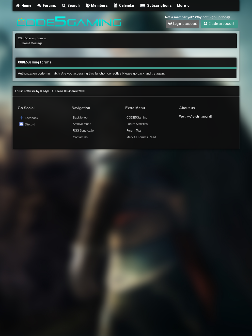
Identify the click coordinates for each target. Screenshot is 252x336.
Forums (49, 5)
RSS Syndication (84, 130)
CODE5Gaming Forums (32, 38)
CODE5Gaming (136, 117)
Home (26, 5)
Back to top (80, 117)
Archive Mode (82, 124)
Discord (30, 124)
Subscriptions (159, 5)
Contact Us (80, 137)
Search (73, 5)
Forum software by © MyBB (33, 91)
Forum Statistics (137, 124)
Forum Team (134, 130)
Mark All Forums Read (141, 137)
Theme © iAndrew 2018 (69, 91)
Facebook (31, 118)
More (182, 5)
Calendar (126, 5)
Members (99, 5)
